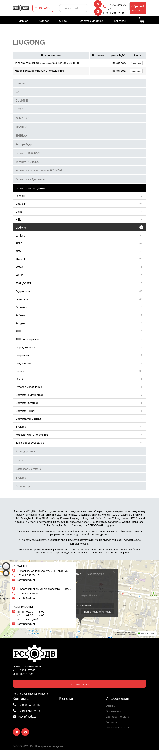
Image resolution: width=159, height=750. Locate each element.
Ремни (20, 379)
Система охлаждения (29, 395)
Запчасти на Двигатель (30, 179)
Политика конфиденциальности (30, 693)
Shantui (20, 259)
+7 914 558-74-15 (114, 12)
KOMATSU (22, 118)
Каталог (44, 21)
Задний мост (24, 307)
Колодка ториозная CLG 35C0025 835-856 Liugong (46, 62)
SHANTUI (21, 127)
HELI (19, 219)
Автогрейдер (24, 144)
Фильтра (21, 426)
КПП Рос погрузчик (27, 339)
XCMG (19, 267)
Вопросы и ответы (117, 727)
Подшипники (24, 363)
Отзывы (110, 705)
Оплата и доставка (92, 21)
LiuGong (21, 227)
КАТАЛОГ (45, 8)
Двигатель (22, 299)
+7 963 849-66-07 (117, 6)
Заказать (136, 63)
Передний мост (25, 347)
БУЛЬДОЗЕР (23, 283)
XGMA (19, 275)
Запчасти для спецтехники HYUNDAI (39, 170)
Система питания (27, 403)
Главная (23, 21)
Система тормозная (28, 418)
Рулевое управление (29, 387)
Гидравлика (23, 291)
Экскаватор (23, 486)
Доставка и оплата (117, 716)
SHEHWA (21, 135)
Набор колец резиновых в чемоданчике (39, 70)
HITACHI (21, 109)
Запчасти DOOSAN (28, 153)
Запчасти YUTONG (27, 162)
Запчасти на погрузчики (31, 188)
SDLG (19, 243)
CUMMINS (22, 100)
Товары (20, 83)
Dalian (19, 211)
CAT (18, 92)
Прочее (20, 371)
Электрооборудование (30, 442)
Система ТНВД (25, 410)
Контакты (120, 21)
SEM (18, 251)
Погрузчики (23, 355)
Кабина (20, 315)
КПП (18, 331)
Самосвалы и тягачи (28, 469)
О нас (63, 21)
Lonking (20, 235)
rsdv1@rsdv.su (26, 580)
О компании (113, 711)
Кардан (20, 323)
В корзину (146, 22)
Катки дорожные (26, 451)
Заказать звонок (79, 684)
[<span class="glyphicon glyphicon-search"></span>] (84, 8)
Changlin (21, 203)
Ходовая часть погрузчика (32, 434)
